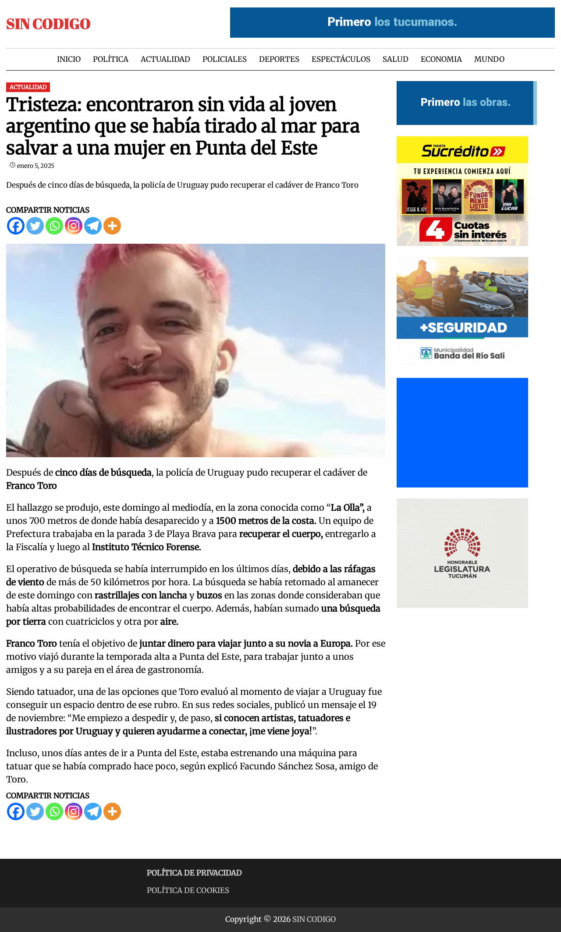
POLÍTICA (110, 59)
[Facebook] (16, 226)
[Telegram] (93, 226)
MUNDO (489, 59)
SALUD (395, 59)
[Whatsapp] (54, 226)
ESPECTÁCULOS (341, 59)
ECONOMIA (441, 59)
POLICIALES (224, 59)
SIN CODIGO (48, 23)
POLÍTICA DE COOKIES (188, 890)
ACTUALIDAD (165, 59)
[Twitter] (35, 226)
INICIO (69, 59)
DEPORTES (279, 59)
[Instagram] (73, 226)
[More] (112, 226)
